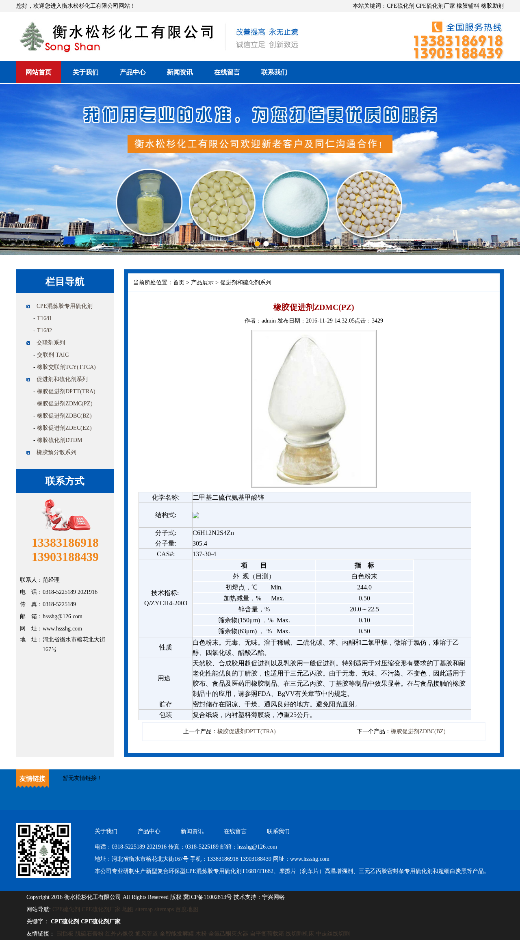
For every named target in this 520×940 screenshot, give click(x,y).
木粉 (201, 934)
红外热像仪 (119, 934)
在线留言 (227, 72)
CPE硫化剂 (66, 909)
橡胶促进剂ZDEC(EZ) (64, 428)
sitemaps (164, 909)
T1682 (44, 330)
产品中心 (133, 72)
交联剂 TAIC (53, 355)
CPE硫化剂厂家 (101, 909)
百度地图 (187, 909)
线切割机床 (300, 934)
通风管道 (146, 934)
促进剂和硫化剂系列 (62, 379)
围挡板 (65, 934)
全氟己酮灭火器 (228, 934)
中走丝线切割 (333, 934)
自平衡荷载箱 (267, 934)
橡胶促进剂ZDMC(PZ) (65, 404)
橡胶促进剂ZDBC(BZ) (64, 416)
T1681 (44, 318)
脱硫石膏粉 (89, 934)
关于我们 (86, 72)
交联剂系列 (51, 343)
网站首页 (39, 72)
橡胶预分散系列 (56, 452)
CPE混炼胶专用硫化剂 (65, 306)
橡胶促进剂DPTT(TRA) (66, 391)
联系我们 (274, 72)
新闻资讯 (180, 72)
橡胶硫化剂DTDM (59, 440)
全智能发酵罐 (177, 934)
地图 (128, 909)
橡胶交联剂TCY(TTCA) (66, 367)
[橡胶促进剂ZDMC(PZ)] (314, 335)
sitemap (144, 909)
